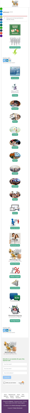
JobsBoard (15, 173)
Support (22, 396)
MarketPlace (15, 108)
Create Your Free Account (15, 47)
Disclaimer (18, 397)
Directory (15, 121)
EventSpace (15, 186)
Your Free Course (15, 228)
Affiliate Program (15, 276)
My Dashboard (15, 78)
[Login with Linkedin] (7, 60)
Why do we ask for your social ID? (9, 62)
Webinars (15, 213)
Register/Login (12, 394)
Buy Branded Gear (15, 245)
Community (15, 147)
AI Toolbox (15, 95)
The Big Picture (14, 320)
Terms (7, 397)
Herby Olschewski (17, 408)
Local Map (15, 134)
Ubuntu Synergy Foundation (19, 405)
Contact (17, 396)
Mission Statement (15, 263)
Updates (12, 396)
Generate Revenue (15, 288)
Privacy (12, 397)
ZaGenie (11, 401)
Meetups (15, 160)
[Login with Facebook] (4, 60)
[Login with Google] (10, 60)
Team (23, 394)
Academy (15, 199)
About (18, 394)
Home (5, 394)
